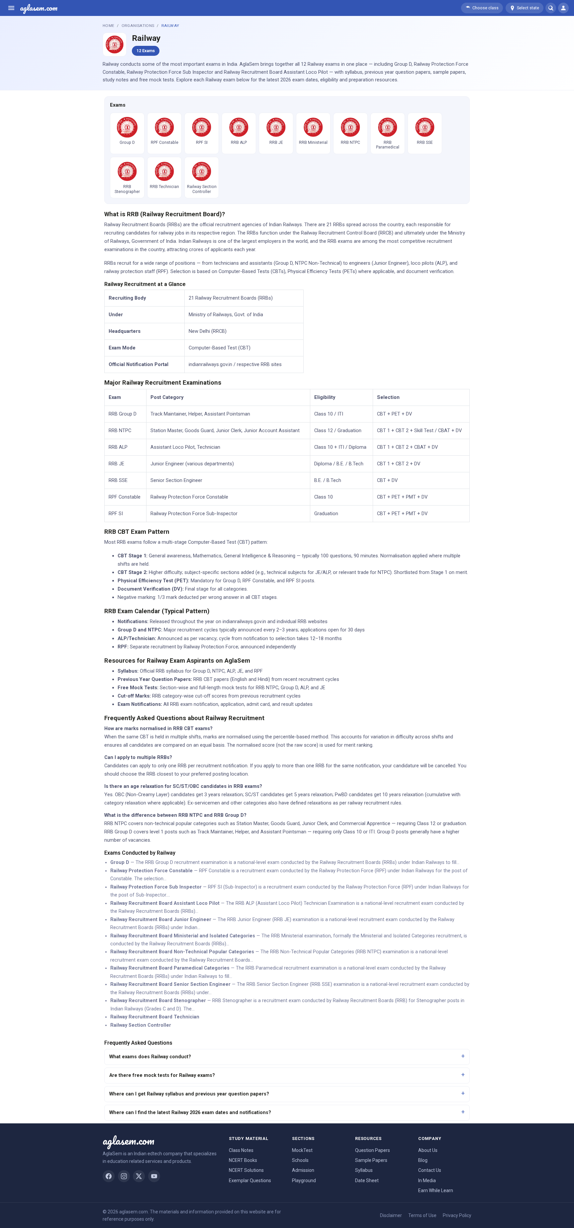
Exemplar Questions (250, 1180)
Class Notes (241, 1150)
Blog (423, 1160)
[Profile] (563, 8)
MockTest (302, 1150)
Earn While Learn (435, 1190)
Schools (300, 1160)
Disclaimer (391, 1215)
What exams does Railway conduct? (150, 1057)
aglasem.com (38, 8)
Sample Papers (371, 1160)
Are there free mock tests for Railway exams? (162, 1075)
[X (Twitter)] (139, 1176)
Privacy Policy (457, 1215)
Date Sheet (367, 1180)
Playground (304, 1180)
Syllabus (364, 1170)
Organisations (138, 25)
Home (108, 25)
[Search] (550, 8)
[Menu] (11, 8)
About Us (427, 1150)
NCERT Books (243, 1160)
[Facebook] (109, 1176)
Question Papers (372, 1150)
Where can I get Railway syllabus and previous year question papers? (189, 1094)
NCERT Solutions (246, 1170)
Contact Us (429, 1170)
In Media (427, 1180)
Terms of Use (422, 1215)
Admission (303, 1170)
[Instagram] (124, 1176)
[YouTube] (154, 1176)
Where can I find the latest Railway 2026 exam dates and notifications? (190, 1112)
